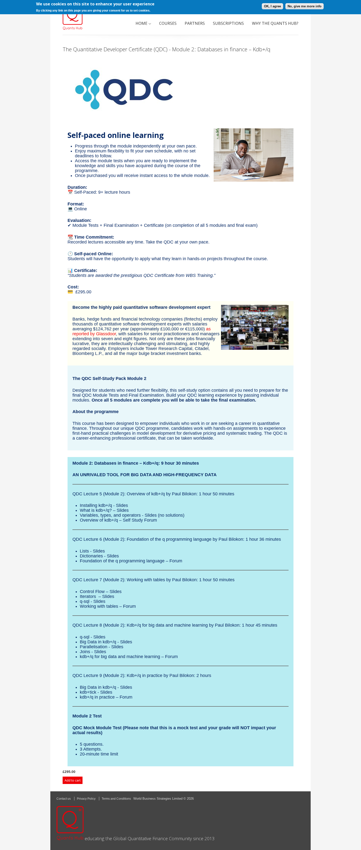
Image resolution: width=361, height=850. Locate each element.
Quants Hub (73, 17)
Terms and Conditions (116, 798)
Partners (195, 23)
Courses (168, 23)
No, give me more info (304, 6)
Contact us (63, 798)
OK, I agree (272, 6)
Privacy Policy (86, 798)
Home (141, 23)
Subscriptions (228, 23)
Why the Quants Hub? (275, 23)
